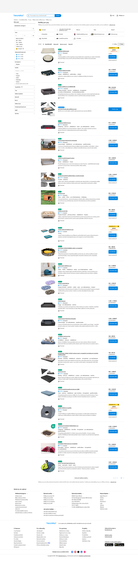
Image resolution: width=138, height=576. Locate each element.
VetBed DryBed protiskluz (64, 70)
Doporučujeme (104, 493)
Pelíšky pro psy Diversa (48, 500)
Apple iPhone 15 (103, 496)
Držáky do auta (18, 496)
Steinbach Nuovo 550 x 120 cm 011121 (80, 503)
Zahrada (102, 505)
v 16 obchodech (112, 71)
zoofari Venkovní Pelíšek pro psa (65, 229)
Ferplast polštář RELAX (63, 283)
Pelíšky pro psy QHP (47, 503)
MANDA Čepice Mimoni (77, 496)
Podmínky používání (18, 535)
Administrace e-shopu (64, 531)
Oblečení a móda (103, 509)
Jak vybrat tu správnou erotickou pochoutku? (53, 515)
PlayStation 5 (103, 501)
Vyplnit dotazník (108, 537)
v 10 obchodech (112, 195)
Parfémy (102, 498)
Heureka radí (39, 535)
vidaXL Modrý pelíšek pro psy (65, 266)
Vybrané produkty (77, 493)
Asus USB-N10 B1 (76, 501)
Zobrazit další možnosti (21, 83)
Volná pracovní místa (18, 537)
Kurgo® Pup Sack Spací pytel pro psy (66, 463)
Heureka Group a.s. (62, 556)
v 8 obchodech (112, 124)
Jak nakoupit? (40, 531)
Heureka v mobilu (40, 533)
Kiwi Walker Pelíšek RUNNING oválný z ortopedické (70, 248)
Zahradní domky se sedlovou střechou (23, 512)
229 (121, 478)
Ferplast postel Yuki (62, 211)
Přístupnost (16, 547)
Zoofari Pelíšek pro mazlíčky (64, 408)
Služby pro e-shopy (63, 535)
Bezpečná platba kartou (42, 543)
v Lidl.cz (110, 53)
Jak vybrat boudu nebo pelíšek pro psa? (67, 109)
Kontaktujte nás (108, 530)
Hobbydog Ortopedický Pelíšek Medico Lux (68, 426)
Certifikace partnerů (86, 537)
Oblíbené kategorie (20, 493)
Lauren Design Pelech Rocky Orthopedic (67, 140)
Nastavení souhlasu (41, 539)
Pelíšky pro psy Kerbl (48, 498)
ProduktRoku (85, 535)
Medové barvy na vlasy (20, 505)
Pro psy (29, 20)
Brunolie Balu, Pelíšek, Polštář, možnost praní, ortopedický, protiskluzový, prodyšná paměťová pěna (78, 354)
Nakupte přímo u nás (41, 537)
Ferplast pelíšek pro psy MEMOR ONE (66, 86)
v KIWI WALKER (112, 248)
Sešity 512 (17, 509)
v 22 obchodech (112, 285)
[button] (22, 28)
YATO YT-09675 (75, 505)
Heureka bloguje (17, 541)
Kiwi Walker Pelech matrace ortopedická (67, 444)
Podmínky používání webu (84, 556)
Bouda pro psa (61, 193)
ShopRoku (84, 533)
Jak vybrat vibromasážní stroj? (50, 511)
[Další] (123, 478)
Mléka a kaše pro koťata (20, 498)
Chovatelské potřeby (23, 20)
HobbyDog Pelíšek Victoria (64, 123)
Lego (101, 503)
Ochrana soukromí (41, 541)
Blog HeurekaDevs (18, 543)
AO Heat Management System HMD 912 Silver (82, 498)
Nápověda (61, 547)
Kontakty (16, 533)
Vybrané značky (47, 493)
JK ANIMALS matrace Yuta (64, 336)
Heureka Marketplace (64, 537)
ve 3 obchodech (112, 142)
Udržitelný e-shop (86, 541)
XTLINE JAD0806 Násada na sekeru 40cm (81, 507)
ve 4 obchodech (112, 464)
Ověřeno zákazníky (86, 531)
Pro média (16, 539)
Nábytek (102, 507)
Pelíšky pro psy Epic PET (48, 496)
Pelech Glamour (61, 301)
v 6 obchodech (112, 159)
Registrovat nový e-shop (64, 533)
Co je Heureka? (17, 531)
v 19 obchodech (112, 267)
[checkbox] (15, 38)
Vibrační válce (18, 503)
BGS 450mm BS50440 (76, 500)
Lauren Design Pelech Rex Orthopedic (67, 319)
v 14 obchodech (112, 446)
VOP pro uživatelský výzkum (43, 545)
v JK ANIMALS (112, 211)
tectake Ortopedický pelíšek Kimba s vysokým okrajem (71, 176)
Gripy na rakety (18, 501)
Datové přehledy (63, 541)
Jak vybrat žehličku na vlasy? (49, 513)
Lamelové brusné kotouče (21, 507)
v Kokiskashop (112, 354)
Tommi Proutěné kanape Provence (66, 158)
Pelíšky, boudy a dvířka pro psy (38, 20)
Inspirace (84, 539)
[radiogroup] (24, 57)
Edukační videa (62, 545)
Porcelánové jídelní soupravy (21, 511)
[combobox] (41, 15)
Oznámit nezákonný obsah (20, 545)
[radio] (15, 54)
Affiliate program (63, 543)
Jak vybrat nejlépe (48, 509)
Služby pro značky (63, 539)
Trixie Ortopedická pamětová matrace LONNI (68, 389)
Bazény (101, 500)
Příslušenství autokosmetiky (21, 500)
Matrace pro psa (62, 371)
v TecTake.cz (111, 176)
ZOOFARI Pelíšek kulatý (63, 51)
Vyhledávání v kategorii (20, 26)
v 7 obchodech (112, 373)
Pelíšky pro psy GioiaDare (49, 501)
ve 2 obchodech (112, 89)
